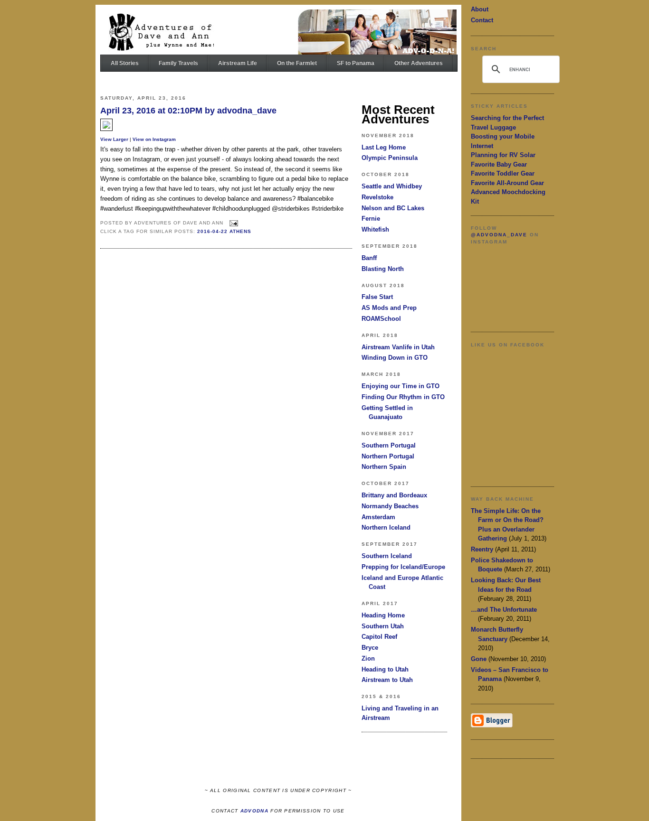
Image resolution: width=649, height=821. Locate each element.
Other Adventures (418, 63)
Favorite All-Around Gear (507, 183)
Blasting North (383, 268)
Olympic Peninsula (390, 157)
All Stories (125, 63)
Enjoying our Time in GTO (400, 386)
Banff (369, 257)
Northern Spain (384, 466)
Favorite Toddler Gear (502, 173)
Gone (479, 658)
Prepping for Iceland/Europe (403, 566)
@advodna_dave (499, 234)
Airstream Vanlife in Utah (398, 347)
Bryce (370, 647)
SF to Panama (355, 63)
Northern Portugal (388, 456)
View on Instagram (154, 139)
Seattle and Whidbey (392, 186)
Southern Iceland (387, 556)
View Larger (114, 139)
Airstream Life (237, 63)
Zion (368, 658)
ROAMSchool (381, 318)
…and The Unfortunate (504, 609)
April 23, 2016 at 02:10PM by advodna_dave (188, 110)
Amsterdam (378, 517)
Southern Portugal (389, 445)
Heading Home (383, 615)
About (479, 9)
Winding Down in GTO (395, 357)
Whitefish (375, 229)
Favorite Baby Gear (499, 164)
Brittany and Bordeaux (394, 495)
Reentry (482, 549)
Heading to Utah (385, 669)
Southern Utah (383, 626)
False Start (377, 296)
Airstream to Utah (387, 679)
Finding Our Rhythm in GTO (403, 397)
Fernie (371, 218)
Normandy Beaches (390, 506)
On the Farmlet (297, 63)
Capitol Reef (379, 636)
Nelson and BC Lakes (393, 208)
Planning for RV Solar (503, 155)
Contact (482, 20)
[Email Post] (232, 222)
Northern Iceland (386, 527)
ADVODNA (254, 810)
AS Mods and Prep (389, 307)
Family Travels (178, 63)
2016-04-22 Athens (224, 231)
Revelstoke (377, 197)
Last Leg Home (384, 147)
